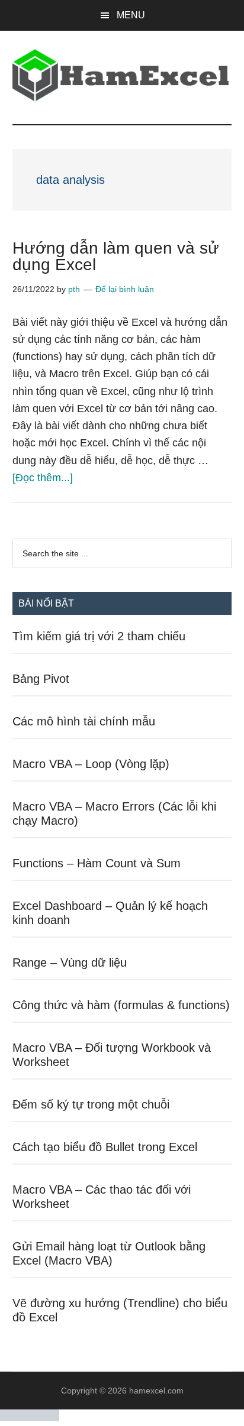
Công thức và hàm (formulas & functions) (121, 1005)
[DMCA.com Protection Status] (29, 1418)
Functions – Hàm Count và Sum (96, 863)
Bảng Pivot (40, 678)
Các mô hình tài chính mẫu (83, 721)
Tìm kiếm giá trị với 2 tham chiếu (98, 636)
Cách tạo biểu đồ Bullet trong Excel (104, 1146)
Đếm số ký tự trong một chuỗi (90, 1104)
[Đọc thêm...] (42, 478)
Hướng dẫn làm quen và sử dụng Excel (115, 256)
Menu (131, 15)
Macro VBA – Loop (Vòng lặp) (90, 763)
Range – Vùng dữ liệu (69, 962)
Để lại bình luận (124, 289)
